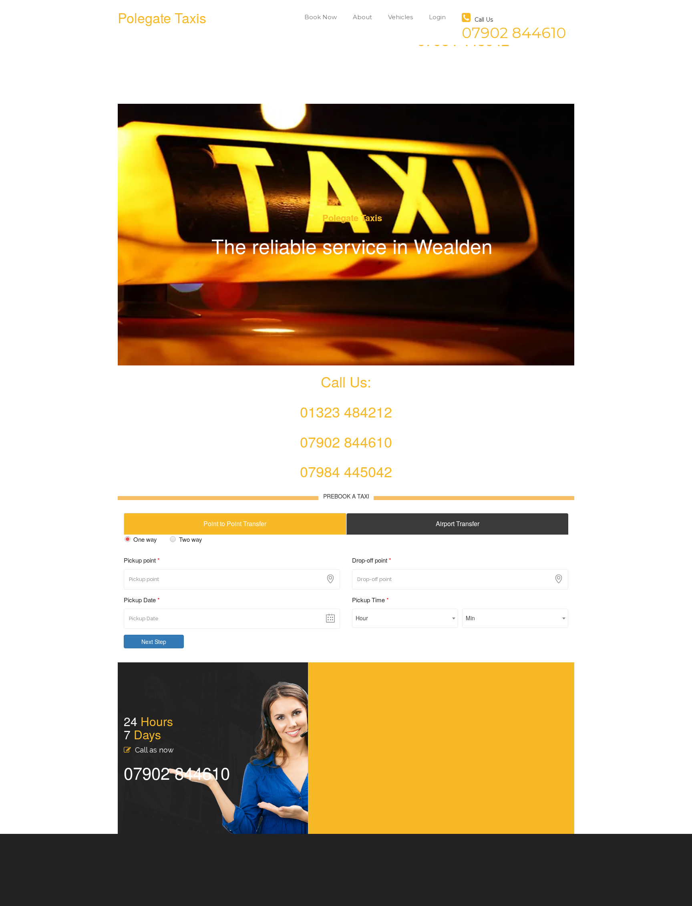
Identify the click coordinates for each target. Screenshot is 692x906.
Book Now (320, 17)
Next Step (153, 642)
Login (437, 17)
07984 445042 (346, 471)
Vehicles (400, 17)
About (362, 17)
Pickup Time (370, 599)
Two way (190, 539)
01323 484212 (346, 411)
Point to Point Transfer (234, 523)
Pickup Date (142, 599)
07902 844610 (346, 441)
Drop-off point (371, 560)
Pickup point (142, 560)
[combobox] (405, 618)
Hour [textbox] (362, 618)
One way (145, 539)
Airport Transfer (457, 523)
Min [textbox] (470, 618)
